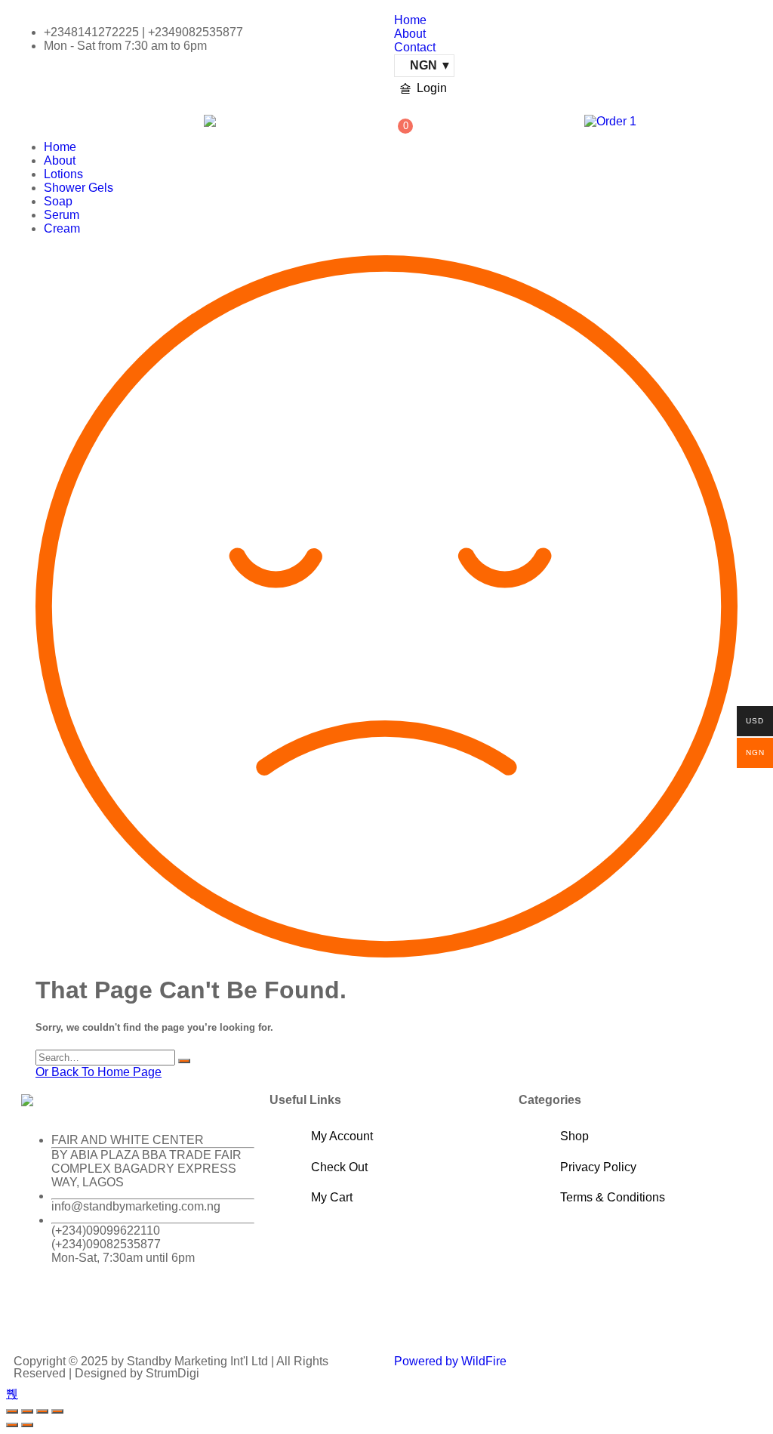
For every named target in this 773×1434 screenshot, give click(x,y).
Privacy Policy (598, 1167)
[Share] (42, 1411)
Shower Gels (78, 187)
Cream (62, 228)
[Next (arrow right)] (27, 1425)
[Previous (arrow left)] (12, 1425)
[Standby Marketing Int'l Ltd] (210, 121)
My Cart (332, 1197)
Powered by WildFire (450, 1361)
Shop (574, 1136)
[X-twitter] (81, 1311)
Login (432, 88)
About (410, 33)
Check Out (339, 1167)
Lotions (63, 174)
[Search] (184, 1061)
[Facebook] (40, 1311)
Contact (415, 47)
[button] (101, 121)
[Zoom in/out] (12, 1411)
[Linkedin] (162, 1311)
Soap (58, 201)
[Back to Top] (12, 1393)
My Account (342, 1136)
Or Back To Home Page (98, 1071)
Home (410, 20)
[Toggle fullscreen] (27, 1411)
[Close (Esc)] (57, 1411)
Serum (61, 214)
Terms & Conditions (612, 1197)
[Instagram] (121, 1311)
